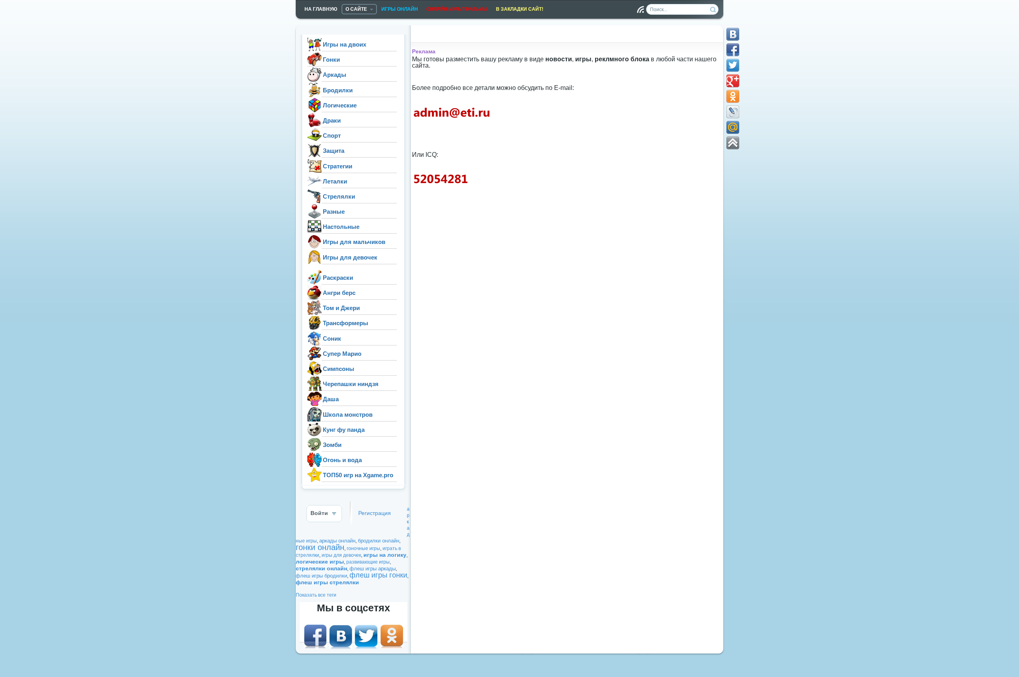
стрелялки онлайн (321, 568)
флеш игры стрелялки (327, 582)
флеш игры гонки (378, 575)
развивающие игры (368, 562)
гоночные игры (363, 548)
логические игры (320, 561)
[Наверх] (732, 143)
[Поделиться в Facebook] (732, 49)
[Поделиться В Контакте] (732, 34)
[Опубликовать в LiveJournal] (732, 111)
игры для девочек (341, 555)
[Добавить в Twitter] (732, 65)
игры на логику (384, 555)
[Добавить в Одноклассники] (732, 96)
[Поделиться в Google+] (732, 80)
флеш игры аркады (372, 569)
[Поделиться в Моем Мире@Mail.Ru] (732, 127)
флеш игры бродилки (321, 576)
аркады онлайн (337, 541)
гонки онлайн (320, 547)
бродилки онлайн (378, 541)
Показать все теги (316, 595)
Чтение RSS (640, 9)
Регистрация (374, 513)
